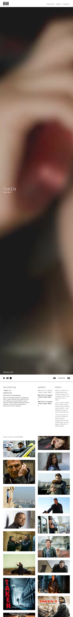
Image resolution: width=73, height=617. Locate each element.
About (58, 4)
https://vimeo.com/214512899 (13, 437)
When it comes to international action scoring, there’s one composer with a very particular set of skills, (62, 395)
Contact (66, 4)
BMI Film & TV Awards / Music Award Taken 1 (45, 391)
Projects (51, 4)
